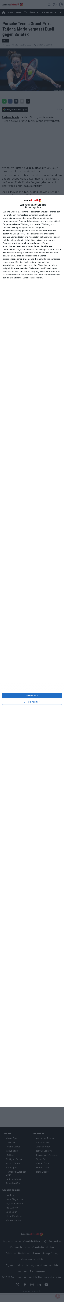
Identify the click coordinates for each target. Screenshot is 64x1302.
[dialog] (32, 651)
